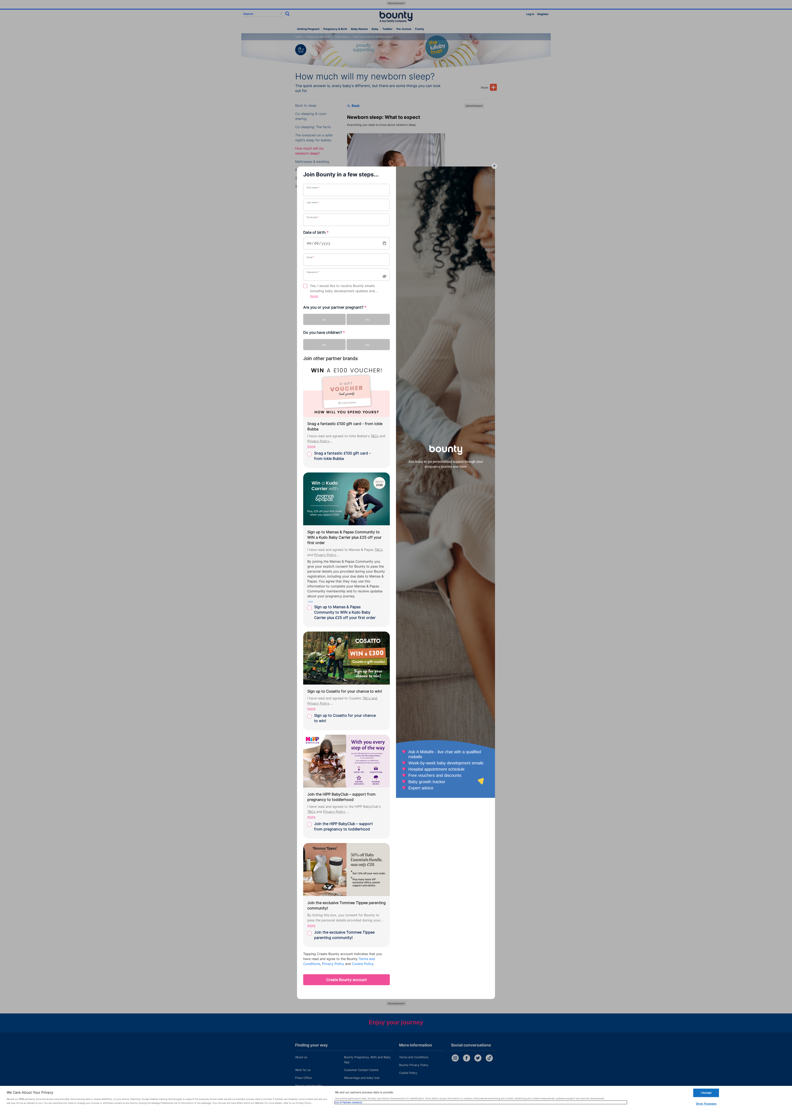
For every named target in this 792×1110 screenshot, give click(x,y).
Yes (367, 319)
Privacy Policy (318, 441)
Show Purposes (706, 1103)
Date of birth (316, 232)
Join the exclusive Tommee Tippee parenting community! (344, 935)
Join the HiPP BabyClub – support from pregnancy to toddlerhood (343, 826)
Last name (313, 202)
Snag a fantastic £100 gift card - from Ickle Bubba (342, 456)
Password (313, 272)
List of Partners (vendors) (348, 1102)
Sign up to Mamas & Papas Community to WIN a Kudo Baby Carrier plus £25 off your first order (345, 612)
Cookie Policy (362, 964)
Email (311, 257)
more (314, 296)
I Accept (706, 1092)
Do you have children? (324, 332)
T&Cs (374, 436)
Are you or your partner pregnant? (334, 307)
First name (313, 187)
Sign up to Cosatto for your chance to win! (345, 718)
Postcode (313, 217)
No (324, 319)
